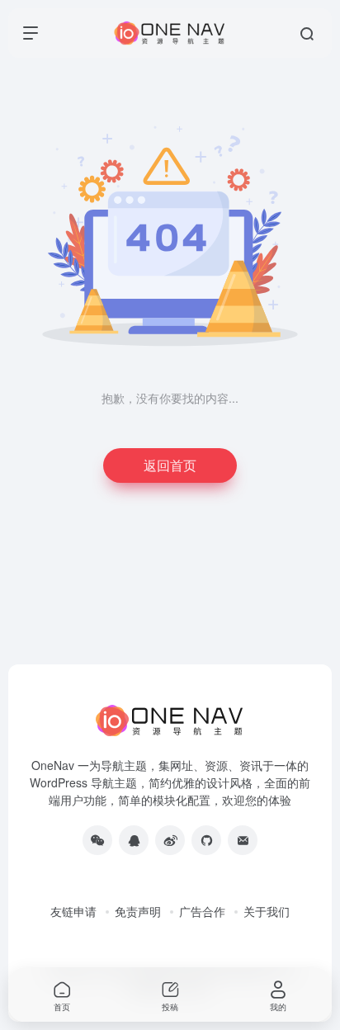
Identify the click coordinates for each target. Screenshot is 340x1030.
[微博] (170, 840)
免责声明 (138, 911)
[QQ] (134, 840)
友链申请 (73, 911)
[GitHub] (206, 840)
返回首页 (170, 465)
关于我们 (266, 911)
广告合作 (202, 911)
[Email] (242, 840)
